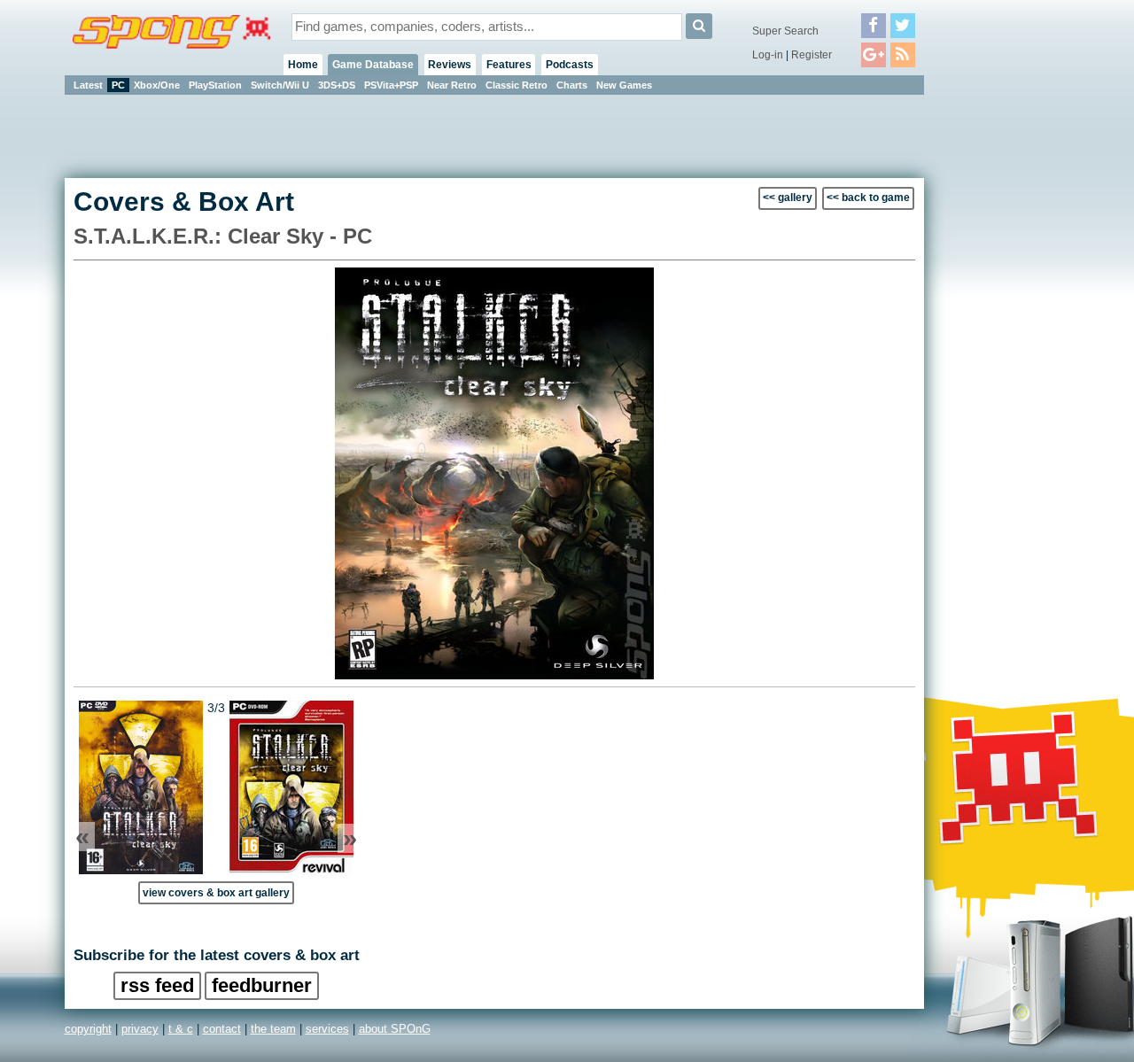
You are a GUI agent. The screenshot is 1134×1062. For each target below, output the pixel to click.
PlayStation (215, 85)
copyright (88, 1028)
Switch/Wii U (280, 85)
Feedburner (262, 985)
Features (509, 64)
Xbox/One (157, 85)
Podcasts (570, 64)
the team (273, 1028)
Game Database (373, 64)
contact (222, 1028)
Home (303, 64)
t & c (180, 1028)
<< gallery (787, 197)
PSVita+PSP (391, 85)
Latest (88, 85)
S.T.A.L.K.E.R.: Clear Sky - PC (223, 236)
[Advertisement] (1004, 363)
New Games (624, 85)
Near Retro (452, 85)
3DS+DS (336, 85)
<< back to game (868, 197)
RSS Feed (157, 985)
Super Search (785, 31)
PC (118, 85)
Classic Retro (516, 85)
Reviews (449, 64)
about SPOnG (395, 1028)
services (327, 1028)
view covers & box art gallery (216, 892)
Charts (571, 85)
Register (811, 55)
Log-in (767, 55)
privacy (140, 1028)
